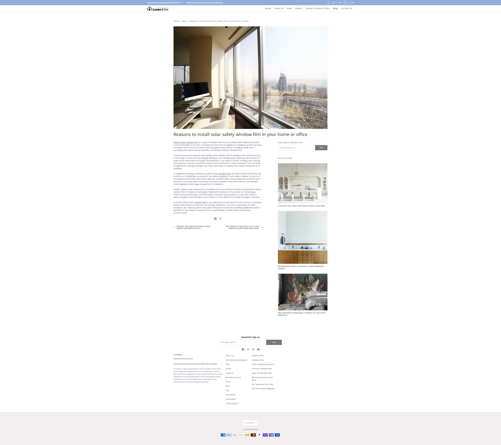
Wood (228, 368)
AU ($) (351, 2)
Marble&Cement (233, 377)
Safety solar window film (186, 142)
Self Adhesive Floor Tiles (262, 384)
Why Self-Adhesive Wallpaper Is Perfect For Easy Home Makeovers (302, 314)
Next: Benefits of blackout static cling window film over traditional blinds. (242, 227)
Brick (228, 386)
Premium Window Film (262, 368)
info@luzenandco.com (183, 358)
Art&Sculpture (232, 403)
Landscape (231, 399)
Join (321, 147)
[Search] (328, 2)
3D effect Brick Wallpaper (263, 388)
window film (225, 173)
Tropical (229, 373)
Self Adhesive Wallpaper (236, 360)
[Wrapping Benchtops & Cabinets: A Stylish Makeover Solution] (302, 237)
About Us (230, 355)
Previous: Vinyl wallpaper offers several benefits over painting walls (193, 227)
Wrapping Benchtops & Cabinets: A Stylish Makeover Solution (301, 267)
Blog (184, 21)
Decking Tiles (258, 355)
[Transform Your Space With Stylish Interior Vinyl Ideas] (302, 183)
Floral (228, 381)
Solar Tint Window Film (262, 373)
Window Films (258, 360)
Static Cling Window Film (263, 364)
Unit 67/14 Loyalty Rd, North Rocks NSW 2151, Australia (195, 363)
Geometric (231, 394)
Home (176, 21)
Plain (228, 364)
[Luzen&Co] (157, 8)
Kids (227, 390)
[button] (336, 2)
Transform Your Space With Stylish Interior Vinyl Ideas (301, 206)
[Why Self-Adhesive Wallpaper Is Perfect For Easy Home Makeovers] (302, 292)
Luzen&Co (247, 429)
